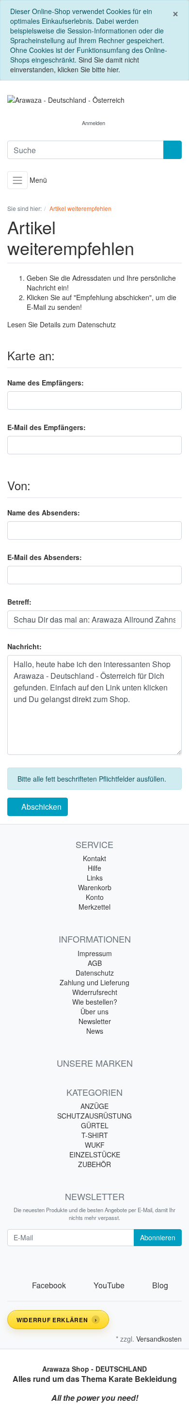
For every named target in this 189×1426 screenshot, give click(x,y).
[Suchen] (172, 150)
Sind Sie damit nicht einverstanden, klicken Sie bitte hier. (74, 64)
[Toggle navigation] (17, 180)
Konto (95, 897)
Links (95, 877)
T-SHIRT (94, 1135)
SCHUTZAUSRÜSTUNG (94, 1116)
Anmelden (93, 123)
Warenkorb (94, 887)
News (94, 1031)
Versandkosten (159, 1339)
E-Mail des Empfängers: (46, 427)
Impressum (95, 953)
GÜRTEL (95, 1125)
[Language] (65, 123)
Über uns (94, 1011)
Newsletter (95, 1021)
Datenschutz (97, 324)
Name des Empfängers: (45, 382)
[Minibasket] (123, 122)
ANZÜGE (94, 1106)
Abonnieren (157, 1237)
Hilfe (94, 868)
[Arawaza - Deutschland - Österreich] (94, 100)
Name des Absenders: (43, 512)
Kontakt (94, 858)
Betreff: (19, 602)
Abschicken (40, 806)
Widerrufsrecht (94, 992)
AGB (95, 963)
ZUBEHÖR (94, 1164)
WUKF (95, 1145)
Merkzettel (94, 907)
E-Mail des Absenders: (44, 557)
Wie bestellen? (94, 1002)
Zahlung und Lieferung (94, 982)
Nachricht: (24, 646)
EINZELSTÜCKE (94, 1154)
